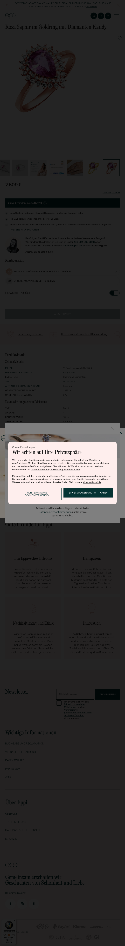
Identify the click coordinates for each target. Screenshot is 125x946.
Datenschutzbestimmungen (55, 512)
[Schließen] (113, 428)
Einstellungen (36, 479)
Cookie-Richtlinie (92, 482)
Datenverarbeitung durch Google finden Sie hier (55, 469)
